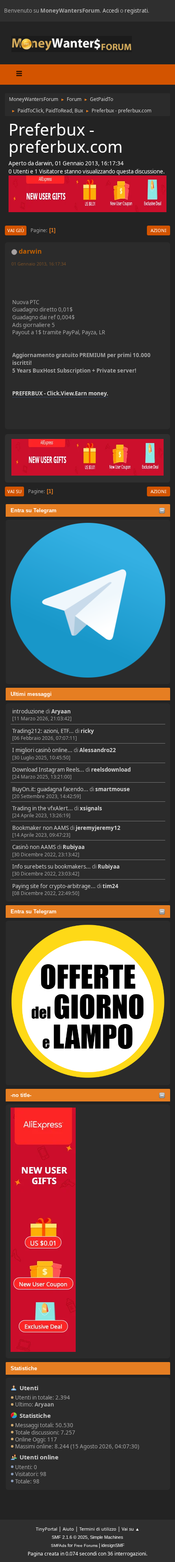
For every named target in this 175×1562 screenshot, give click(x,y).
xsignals (91, 808)
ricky (87, 731)
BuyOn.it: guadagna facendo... (50, 789)
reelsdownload (111, 769)
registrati (136, 10)
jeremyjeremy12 (98, 827)
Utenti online (39, 1457)
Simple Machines (106, 1537)
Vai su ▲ (131, 1529)
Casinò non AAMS (34, 847)
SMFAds (58, 1545)
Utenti (29, 1388)
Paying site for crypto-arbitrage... (54, 886)
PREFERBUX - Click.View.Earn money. (60, 393)
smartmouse (112, 789)
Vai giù (15, 230)
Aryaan (61, 711)
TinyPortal (46, 1529)
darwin (30, 251)
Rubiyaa (74, 847)
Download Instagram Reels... (48, 769)
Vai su (14, 491)
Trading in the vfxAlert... (42, 808)
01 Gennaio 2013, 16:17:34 (38, 264)
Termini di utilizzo (97, 1529)
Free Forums (86, 1545)
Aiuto (68, 1529)
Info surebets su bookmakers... (51, 866)
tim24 (110, 886)
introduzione (28, 711)
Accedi (111, 10)
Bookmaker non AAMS (40, 827)
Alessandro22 (97, 750)
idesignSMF (113, 1545)
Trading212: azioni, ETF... (43, 731)
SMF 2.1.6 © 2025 (70, 1537)
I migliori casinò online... (42, 750)
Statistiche (24, 1368)
